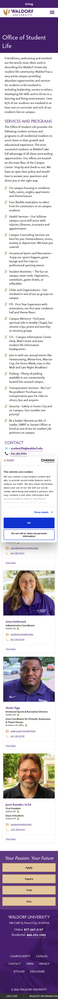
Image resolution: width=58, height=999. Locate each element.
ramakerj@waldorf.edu (21, 824)
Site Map (19, 971)
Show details (41, 512)
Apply (29, 867)
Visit (29, 890)
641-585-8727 (17, 553)
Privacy (44, 964)
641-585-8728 (17, 736)
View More (11, 562)
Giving (29, 4)
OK (29, 523)
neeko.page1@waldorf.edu (23, 730)
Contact (15, 964)
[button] (52, 12)
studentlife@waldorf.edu (27, 448)
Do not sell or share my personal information (29, 534)
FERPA (30, 964)
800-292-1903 (36, 935)
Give (29, 901)
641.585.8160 (19, 453)
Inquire (29, 879)
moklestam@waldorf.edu (22, 634)
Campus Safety (20, 956)
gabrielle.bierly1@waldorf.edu (24, 547)
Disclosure (37, 971)
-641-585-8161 (18, 829)
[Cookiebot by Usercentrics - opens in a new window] (41, 461)
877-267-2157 (33, 929)
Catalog (42, 956)
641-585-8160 (17, 639)
